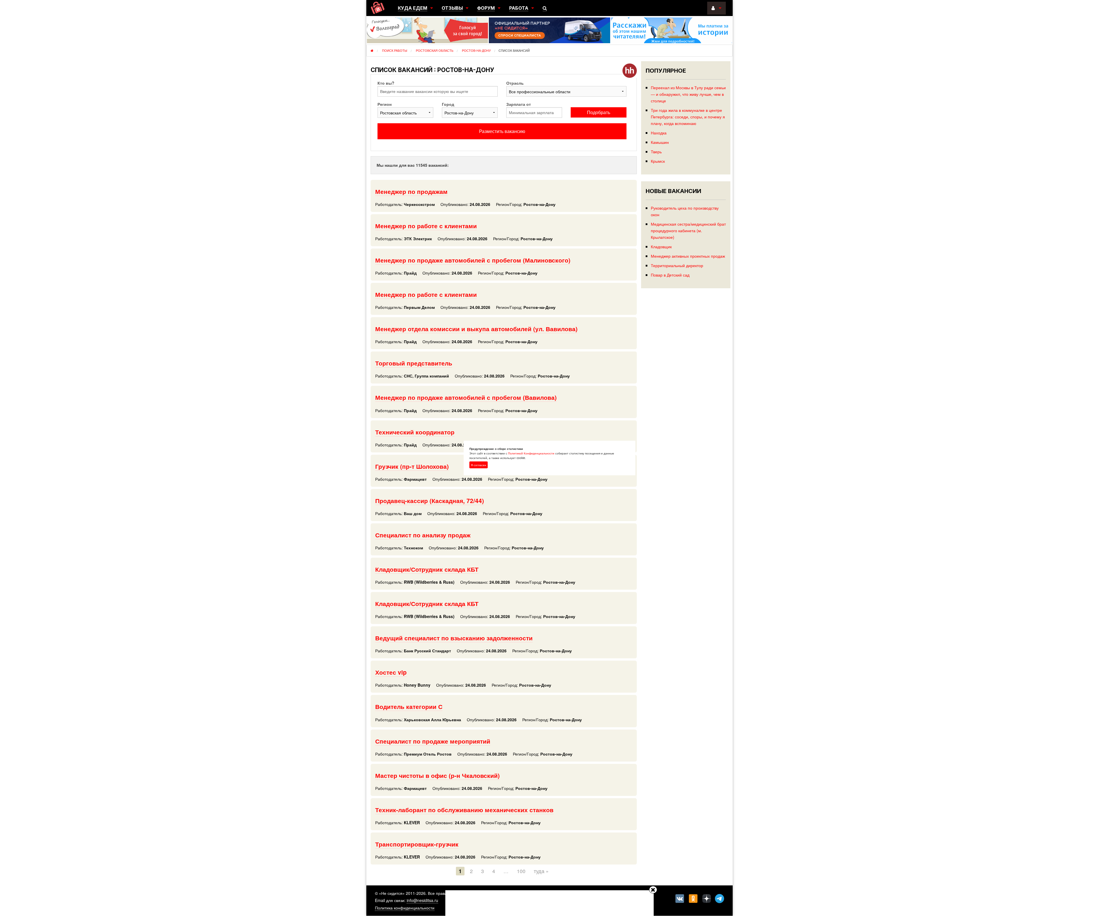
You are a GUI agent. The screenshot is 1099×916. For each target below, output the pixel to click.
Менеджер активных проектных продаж (688, 256)
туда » (541, 871)
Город (448, 104)
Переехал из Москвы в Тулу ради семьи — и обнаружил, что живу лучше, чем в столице (688, 94)
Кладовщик (661, 246)
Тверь (656, 151)
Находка (659, 133)
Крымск (658, 161)
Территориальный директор (677, 265)
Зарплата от (518, 104)
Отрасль (515, 83)
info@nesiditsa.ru (422, 900)
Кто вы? (385, 83)
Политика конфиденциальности (404, 908)
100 (521, 871)
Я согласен (478, 465)
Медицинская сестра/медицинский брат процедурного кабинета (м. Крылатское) (688, 230)
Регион (384, 104)
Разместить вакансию (502, 131)
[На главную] (377, 8)
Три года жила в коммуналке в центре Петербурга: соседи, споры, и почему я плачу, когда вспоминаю (688, 116)
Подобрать (598, 112)
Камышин (660, 142)
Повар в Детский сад (670, 275)
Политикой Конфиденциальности (531, 453)
